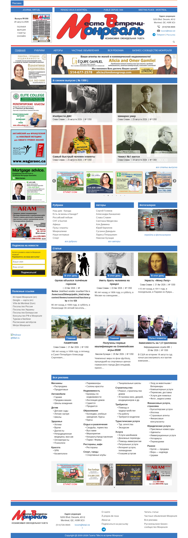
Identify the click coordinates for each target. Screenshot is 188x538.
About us (106, 519)
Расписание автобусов (24, 322)
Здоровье (56, 421)
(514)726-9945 (168, 26)
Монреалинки (60, 231)
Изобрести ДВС (62, 116)
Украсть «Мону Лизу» (158, 280)
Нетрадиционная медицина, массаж (63, 435)
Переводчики (157, 441)
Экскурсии (123, 427)
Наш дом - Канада (62, 210)
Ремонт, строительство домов (130, 392)
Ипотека (154, 412)
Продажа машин (62, 400)
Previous (53, 180)
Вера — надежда (159, 452)
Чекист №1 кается (129, 156)
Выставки (91, 430)
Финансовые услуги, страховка (158, 404)
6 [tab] (124, 195)
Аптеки (58, 424)
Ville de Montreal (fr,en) (24, 303)
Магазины (56, 383)
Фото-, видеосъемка (160, 398)
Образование (90, 410)
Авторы (58, 50)
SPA (56, 450)
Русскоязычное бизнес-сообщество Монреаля (156, 525)
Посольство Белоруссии (25, 312)
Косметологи (60, 453)
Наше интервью (61, 234)
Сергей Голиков (104, 210)
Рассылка (171, 34)
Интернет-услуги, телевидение (127, 449)
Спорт (56, 237)
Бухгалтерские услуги (161, 409)
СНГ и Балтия (60, 220)
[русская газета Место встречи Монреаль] (30, 516)
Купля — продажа (159, 449)
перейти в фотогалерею (157, 234)
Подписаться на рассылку (115, 523)
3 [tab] (112, 195)
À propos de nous (110, 515)
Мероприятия (93, 433)
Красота (55, 447)
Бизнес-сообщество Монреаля (152, 50)
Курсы (89, 419)
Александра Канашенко (108, 214)
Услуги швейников (127, 435)
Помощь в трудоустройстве (127, 409)
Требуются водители (129, 416)
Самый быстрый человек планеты (74, 156)
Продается (91, 406)
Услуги (119, 431)
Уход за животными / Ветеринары (160, 385)
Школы (58, 416)
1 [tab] (104, 195)
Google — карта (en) (23, 300)
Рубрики (39, 50)
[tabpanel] (70, 182)
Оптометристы (61, 439)
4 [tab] (116, 195)
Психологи (59, 442)
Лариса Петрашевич (106, 234)
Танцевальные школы (129, 383)
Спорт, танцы (90, 451)
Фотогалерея (147, 205)
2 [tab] (108, 195)
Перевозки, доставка (161, 392)
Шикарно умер (127, 116)
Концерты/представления (99, 436)
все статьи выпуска (166, 167)
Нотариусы (156, 438)
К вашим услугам (127, 453)
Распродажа (60, 386)
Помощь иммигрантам (129, 441)
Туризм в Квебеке (22, 318)
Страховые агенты (160, 415)
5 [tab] (120, 195)
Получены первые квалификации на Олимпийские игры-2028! (114, 346)
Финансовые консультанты (157, 420)
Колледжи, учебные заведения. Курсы (96, 415)
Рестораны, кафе (92, 444)
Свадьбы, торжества (97, 427)
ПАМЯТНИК (71, 343)
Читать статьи (151, 511)
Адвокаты (155, 432)
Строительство (124, 387)
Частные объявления (85, 50)
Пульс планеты (60, 227)
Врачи (57, 427)
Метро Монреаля (21, 325)
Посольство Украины (23, 309)
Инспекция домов (95, 400)
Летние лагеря (61, 413)
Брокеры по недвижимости (93, 395)
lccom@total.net (168, 30)
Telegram (161, 34)
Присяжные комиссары (162, 429)
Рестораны (92, 447)
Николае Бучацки (105, 237)
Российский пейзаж (63, 217)
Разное (151, 445)
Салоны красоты (95, 386)
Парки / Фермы (94, 439)
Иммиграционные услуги (163, 435)
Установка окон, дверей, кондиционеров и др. (130, 398)
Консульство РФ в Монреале (27, 315)
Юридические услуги (159, 425)
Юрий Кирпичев (104, 227)
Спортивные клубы (96, 454)
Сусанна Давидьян (105, 231)
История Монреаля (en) (25, 296)
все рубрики (71, 241)
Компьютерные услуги (161, 389)
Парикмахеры (93, 383)
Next (173, 180)
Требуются (121, 404)
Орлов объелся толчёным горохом (71, 282)
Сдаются (91, 403)
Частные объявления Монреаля (160, 515)
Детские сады (61, 410)
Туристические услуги (127, 421)
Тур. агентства (125, 424)
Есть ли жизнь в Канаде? (65, 214)
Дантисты (59, 430)
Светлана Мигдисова (107, 220)
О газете (106, 511)
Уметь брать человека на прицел (114, 282)
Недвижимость (91, 390)
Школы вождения (63, 403)
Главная (20, 50)
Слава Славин (103, 217)
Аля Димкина (103, 224)
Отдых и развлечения (95, 424)
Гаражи (58, 397)
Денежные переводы (129, 438)
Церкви (154, 455)
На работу (123, 413)
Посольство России (23, 306)
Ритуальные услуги (128, 444)
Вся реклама (116, 50)
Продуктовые (61, 389)
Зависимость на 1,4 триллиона (158, 343)
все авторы (114, 241)
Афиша (56, 224)
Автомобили (58, 393)
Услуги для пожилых (160, 395)
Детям (54, 407)
